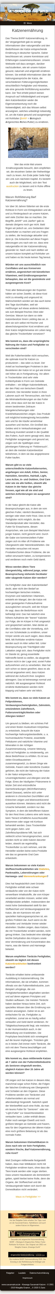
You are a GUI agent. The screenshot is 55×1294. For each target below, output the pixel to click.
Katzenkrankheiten (16, 963)
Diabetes (44, 869)
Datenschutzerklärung (39, 1273)
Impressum (28, 1278)
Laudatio (22, 1273)
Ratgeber (10, 1273)
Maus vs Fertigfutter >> (28, 1196)
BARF (24, 118)
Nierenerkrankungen (35, 876)
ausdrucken (12, 186)
